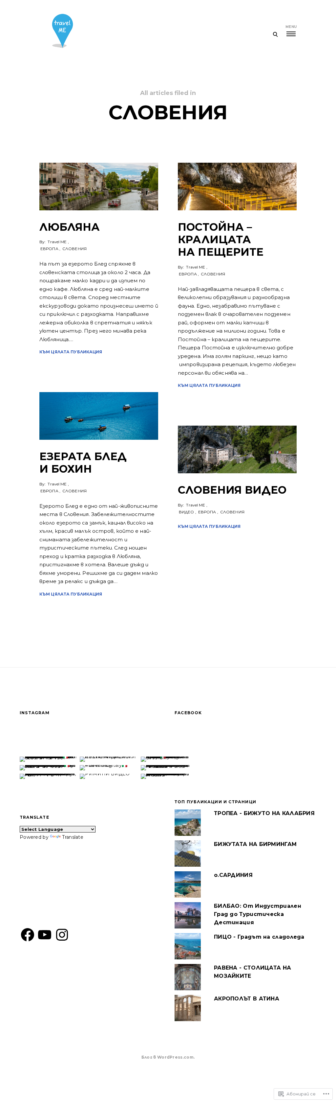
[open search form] (275, 34)
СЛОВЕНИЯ (74, 248)
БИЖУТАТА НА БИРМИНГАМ (255, 844)
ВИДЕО (186, 511)
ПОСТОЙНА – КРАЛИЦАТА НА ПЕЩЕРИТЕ (220, 240)
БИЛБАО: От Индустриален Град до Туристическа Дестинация (257, 914)
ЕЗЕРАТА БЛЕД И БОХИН (83, 462)
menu (291, 27)
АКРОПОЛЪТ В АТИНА (246, 999)
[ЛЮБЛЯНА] (98, 186)
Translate (72, 837)
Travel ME (57, 241)
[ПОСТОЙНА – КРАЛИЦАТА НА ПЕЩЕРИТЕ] (237, 186)
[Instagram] (62, 935)
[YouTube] (44, 935)
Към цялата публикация (70, 351)
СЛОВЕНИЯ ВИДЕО (232, 489)
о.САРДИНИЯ (233, 875)
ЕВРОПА (49, 248)
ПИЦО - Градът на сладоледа (259, 937)
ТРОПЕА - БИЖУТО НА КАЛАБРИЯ (264, 813)
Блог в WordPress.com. (168, 1057)
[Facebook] (27, 935)
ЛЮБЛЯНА (69, 227)
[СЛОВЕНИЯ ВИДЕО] (237, 449)
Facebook (188, 712)
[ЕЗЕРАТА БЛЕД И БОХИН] (98, 416)
